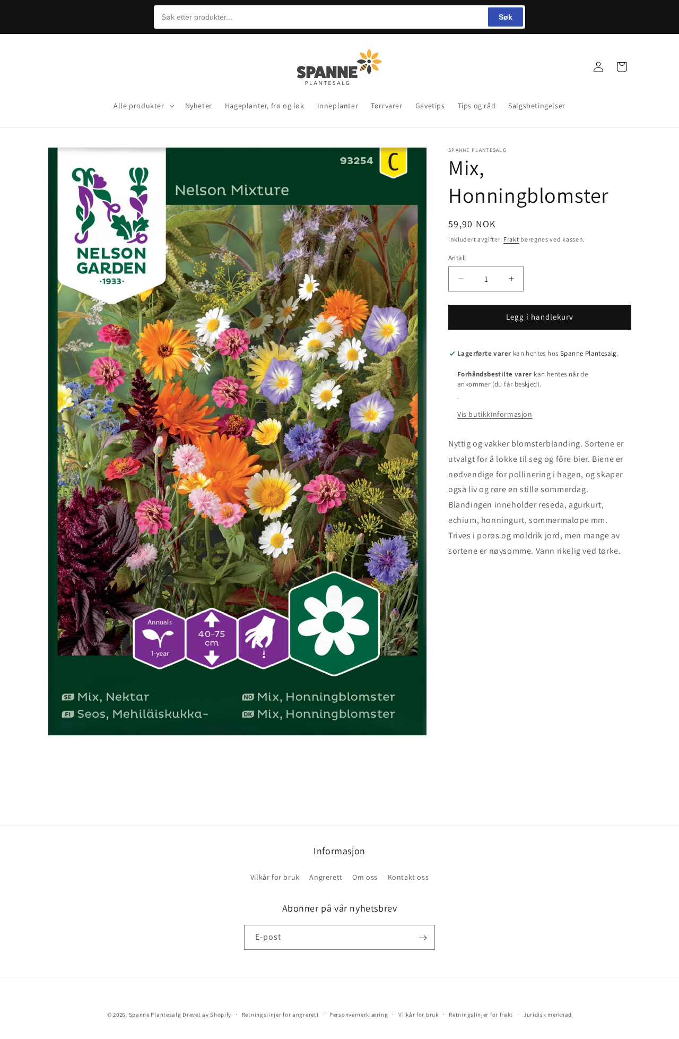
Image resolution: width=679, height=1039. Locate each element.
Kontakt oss (408, 876)
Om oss (365, 876)
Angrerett (325, 876)
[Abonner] (422, 937)
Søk (505, 17)
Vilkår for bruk (275, 876)
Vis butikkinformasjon (495, 414)
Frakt (511, 239)
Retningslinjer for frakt (481, 1014)
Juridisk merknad (548, 1014)
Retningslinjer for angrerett (280, 1014)
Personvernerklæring (358, 1014)
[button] (59, 67)
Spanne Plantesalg (155, 1014)
